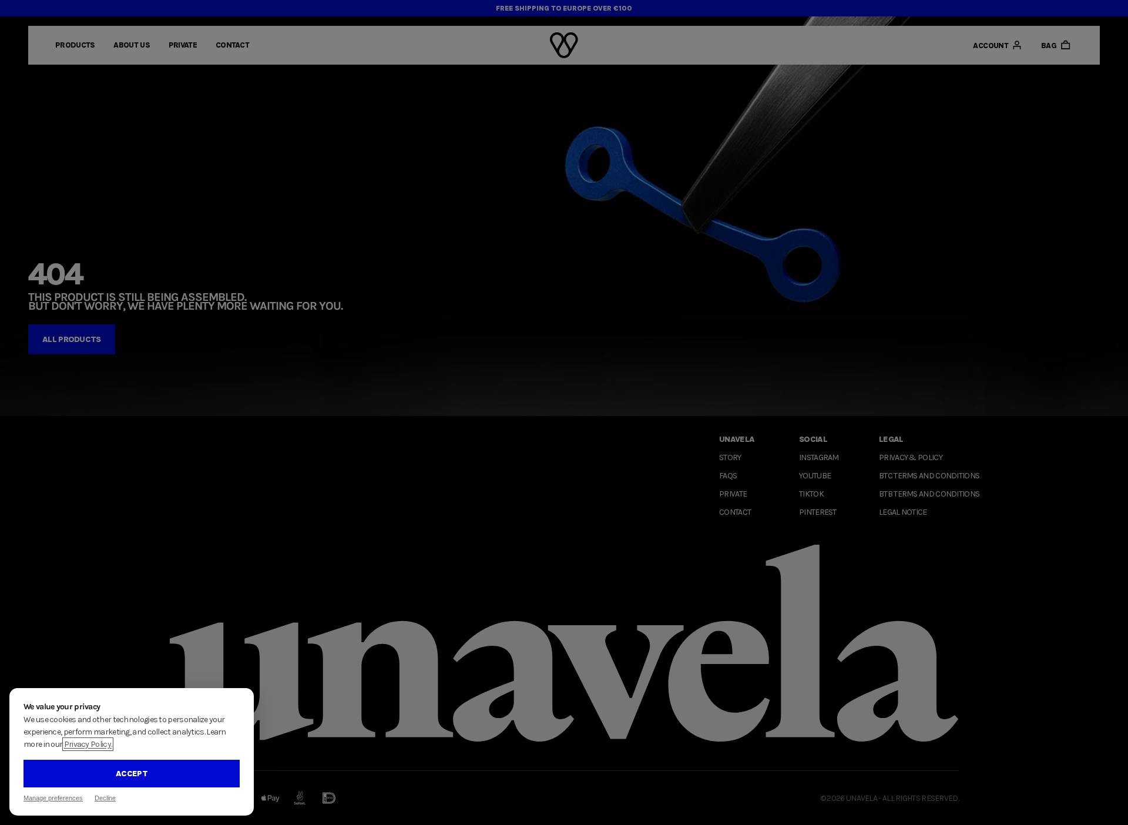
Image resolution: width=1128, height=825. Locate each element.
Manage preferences (53, 797)
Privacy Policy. (88, 744)
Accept (131, 774)
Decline (105, 797)
